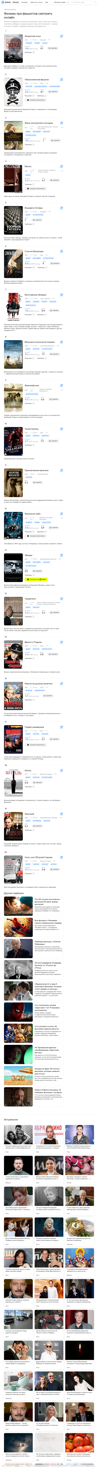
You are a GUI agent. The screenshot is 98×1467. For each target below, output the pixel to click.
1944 (26, 474)
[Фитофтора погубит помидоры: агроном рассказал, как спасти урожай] (79, 1447)
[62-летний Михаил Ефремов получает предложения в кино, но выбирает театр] (79, 1324)
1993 (26, 255)
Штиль (28, 770)
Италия (40, 172)
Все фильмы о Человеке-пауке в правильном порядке (48, 921)
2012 (26, 518)
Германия (43, 40)
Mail (3, 1465)
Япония (45, 172)
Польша (39, 604)
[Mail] (3, 2)
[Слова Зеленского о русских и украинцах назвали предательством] (18, 1170)
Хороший (29, 814)
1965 (26, 83)
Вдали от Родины (33, 642)
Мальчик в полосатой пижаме (40, 342)
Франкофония (32, 385)
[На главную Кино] (7, 2)
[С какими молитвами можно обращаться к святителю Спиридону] (79, 1262)
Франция (46, 170)
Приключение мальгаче (36, 470)
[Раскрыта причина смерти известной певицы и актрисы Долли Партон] (49, 1231)
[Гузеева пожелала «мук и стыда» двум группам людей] (18, 1262)
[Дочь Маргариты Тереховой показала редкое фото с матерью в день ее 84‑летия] (18, 1201)
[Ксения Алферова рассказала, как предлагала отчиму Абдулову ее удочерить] (18, 1139)
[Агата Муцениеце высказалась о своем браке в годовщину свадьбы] (18, 1355)
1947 (26, 730)
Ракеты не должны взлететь (39, 684)
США (39, 126)
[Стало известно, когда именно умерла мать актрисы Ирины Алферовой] (79, 1201)
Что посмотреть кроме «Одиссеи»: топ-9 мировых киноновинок (47, 1007)
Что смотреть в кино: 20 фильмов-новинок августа (47, 1027)
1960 (26, 646)
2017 (26, 127)
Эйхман (28, 555)
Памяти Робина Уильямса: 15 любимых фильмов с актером (48, 1091)
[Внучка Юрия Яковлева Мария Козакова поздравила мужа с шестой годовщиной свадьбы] (49, 1170)
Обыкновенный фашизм (37, 79)
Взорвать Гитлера (33, 208)
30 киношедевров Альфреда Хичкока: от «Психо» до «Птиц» (48, 965)
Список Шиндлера (34, 251)
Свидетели (30, 599)
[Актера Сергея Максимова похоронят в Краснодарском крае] (79, 1355)
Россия (40, 170)
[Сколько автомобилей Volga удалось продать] (18, 1324)
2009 (26, 298)
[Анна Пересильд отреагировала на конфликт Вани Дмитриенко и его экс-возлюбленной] (49, 1262)
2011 (26, 774)
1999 (26, 171)
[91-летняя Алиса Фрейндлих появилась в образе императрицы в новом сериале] (79, 1293)
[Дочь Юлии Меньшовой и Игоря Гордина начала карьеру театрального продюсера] (18, 1231)
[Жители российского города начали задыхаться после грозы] (18, 1447)
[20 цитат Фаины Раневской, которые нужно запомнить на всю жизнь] (49, 1201)
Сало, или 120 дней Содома (38, 857)
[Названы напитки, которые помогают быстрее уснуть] (18, 1385)
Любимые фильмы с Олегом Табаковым (47, 943)
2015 (26, 40)
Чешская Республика (49, 604)
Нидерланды (43, 391)
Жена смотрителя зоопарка (39, 123)
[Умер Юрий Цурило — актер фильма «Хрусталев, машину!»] (18, 1416)
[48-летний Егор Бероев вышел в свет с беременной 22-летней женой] (49, 1385)
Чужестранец (31, 429)
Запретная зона (33, 36)
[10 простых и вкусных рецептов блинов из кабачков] (79, 1231)
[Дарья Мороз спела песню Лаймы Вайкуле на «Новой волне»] (49, 1355)
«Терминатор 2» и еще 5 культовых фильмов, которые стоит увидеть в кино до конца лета (48, 986)
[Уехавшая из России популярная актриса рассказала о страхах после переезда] (49, 1139)
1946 (26, 432)
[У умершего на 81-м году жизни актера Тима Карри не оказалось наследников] (79, 1416)
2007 (26, 559)
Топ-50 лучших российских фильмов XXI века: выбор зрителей (47, 901)
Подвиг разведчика (34, 727)
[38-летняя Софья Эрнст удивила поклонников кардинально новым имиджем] (49, 1447)
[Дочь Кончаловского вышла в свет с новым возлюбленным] (79, 1385)
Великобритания (46, 126)
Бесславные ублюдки (35, 295)
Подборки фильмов (10, 9)
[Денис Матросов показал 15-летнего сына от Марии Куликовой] (49, 1324)
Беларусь (51, 602)
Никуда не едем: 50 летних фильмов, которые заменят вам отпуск (47, 1071)
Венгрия (53, 559)
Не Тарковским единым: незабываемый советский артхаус (47, 1050)
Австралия (49, 517)
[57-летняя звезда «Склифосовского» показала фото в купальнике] (49, 1416)
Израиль (57, 602)
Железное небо (33, 514)
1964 (26, 687)
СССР (41, 83)
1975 (26, 861)
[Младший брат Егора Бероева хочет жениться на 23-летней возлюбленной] (49, 1293)
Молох (28, 166)
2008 (26, 345)
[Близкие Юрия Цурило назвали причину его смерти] (18, 1293)
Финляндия (42, 519)
